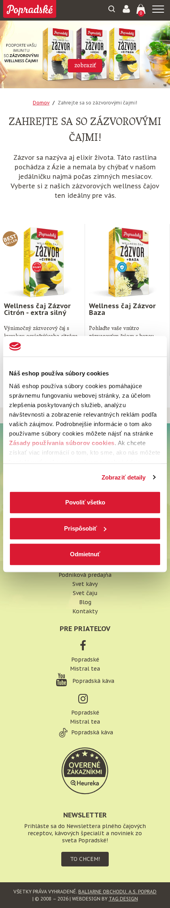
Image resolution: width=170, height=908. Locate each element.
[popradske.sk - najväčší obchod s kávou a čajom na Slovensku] (29, 10)
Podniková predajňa (85, 574)
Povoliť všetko (85, 502)
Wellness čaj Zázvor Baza (122, 309)
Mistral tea (85, 668)
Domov (41, 103)
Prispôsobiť (80, 528)
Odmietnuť (85, 554)
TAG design (123, 899)
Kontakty (85, 611)
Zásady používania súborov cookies (62, 443)
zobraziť (85, 66)
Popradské (85, 659)
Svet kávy (85, 584)
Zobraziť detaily (124, 477)
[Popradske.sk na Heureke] (85, 770)
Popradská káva (92, 680)
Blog (85, 602)
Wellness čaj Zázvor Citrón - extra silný (37, 309)
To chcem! (85, 859)
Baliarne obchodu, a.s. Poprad (117, 892)
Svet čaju (85, 593)
